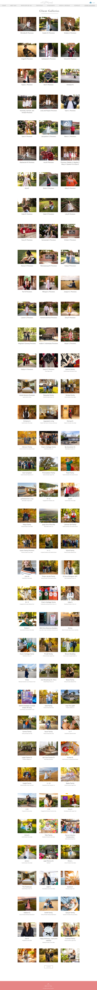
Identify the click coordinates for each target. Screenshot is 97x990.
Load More (48, 966)
